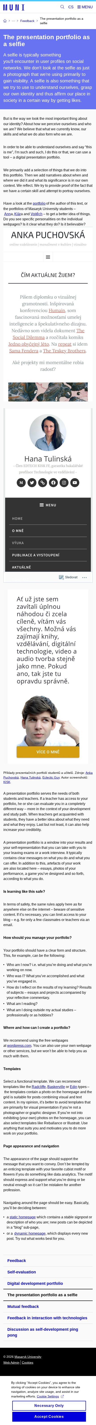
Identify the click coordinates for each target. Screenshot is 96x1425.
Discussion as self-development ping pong (42, 1332)
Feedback (16, 1260)
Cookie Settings (48, 1396)
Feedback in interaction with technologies (47, 1318)
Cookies (27, 1362)
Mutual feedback (23, 1306)
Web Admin (11, 1362)
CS (70, 7)
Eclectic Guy (51, 777)
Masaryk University (28, 1356)
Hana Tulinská (31, 777)
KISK (6, 782)
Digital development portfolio (35, 1283)
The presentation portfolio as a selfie (42, 1295)
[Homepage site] (13, 7)
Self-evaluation (21, 1272)
